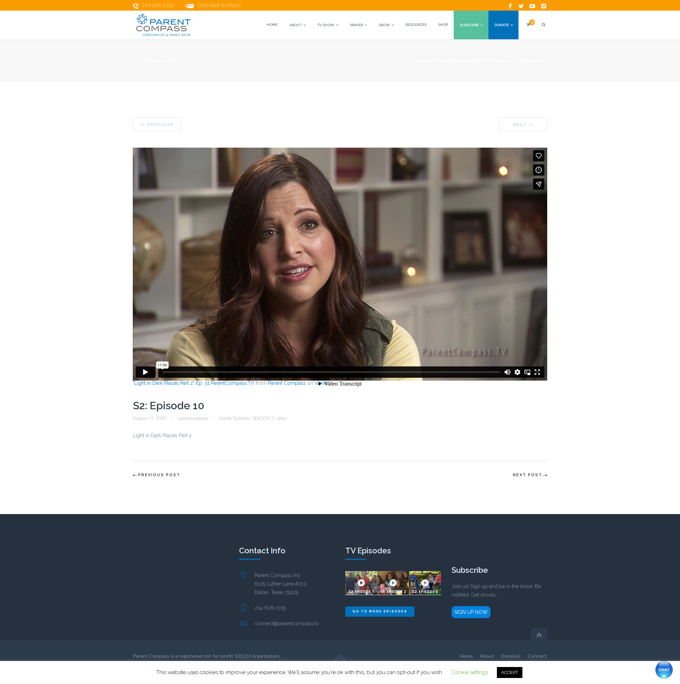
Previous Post (159, 475)
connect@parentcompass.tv (287, 623)
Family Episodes (452, 60)
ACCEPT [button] (509, 672)
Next (520, 124)
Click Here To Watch (219, 5)
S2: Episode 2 (425, 591)
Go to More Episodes (379, 611)
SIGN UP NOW (471, 612)
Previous (160, 124)
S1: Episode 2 (393, 591)
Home (422, 60)
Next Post (527, 475)
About (487, 656)
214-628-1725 (158, 5)
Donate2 (511, 656)
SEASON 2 (483, 60)
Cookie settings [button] (470, 672)
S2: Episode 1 (361, 591)
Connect (537, 656)
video (503, 60)
